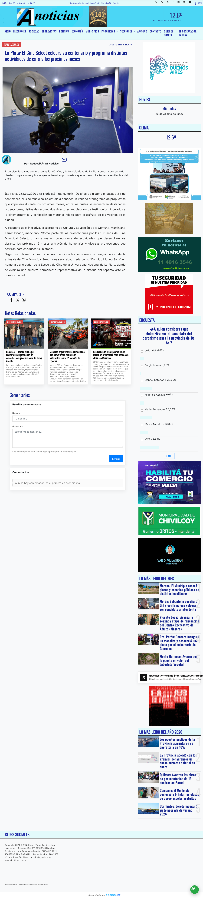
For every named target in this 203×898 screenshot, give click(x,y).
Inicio (7, 31)
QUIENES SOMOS (168, 33)
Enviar (116, 458)
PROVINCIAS (109, 31)
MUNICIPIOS (92, 31)
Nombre (16, 413)
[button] (157, 3)
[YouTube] (191, 3)
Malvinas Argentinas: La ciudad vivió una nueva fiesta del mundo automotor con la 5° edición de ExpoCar (67, 356)
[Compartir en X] (17, 300)
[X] (168, 3)
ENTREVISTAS (49, 31)
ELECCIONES (19, 31)
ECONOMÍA (77, 31)
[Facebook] (174, 3)
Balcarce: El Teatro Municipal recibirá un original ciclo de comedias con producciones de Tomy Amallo (24, 356)
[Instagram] (180, 3)
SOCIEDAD (34, 31)
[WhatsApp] (163, 3)
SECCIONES (126, 31)
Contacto (155, 31)
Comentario (17, 426)
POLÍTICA (64, 31)
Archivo (142, 31)
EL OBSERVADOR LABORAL (188, 33)
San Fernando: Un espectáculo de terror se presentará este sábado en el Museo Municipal (110, 355)
